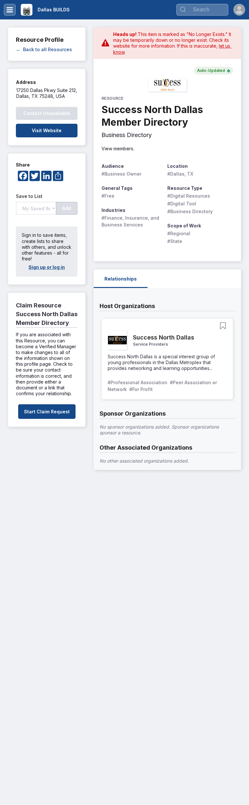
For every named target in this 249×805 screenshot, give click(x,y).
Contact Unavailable (46, 113)
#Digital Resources (188, 196)
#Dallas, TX (180, 174)
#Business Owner (121, 174)
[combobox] (202, 10)
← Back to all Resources (44, 49)
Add (66, 208)
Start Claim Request (47, 411)
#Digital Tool (181, 203)
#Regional (178, 233)
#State (174, 241)
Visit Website (47, 130)
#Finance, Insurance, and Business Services (130, 221)
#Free (107, 196)
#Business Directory (190, 211)
